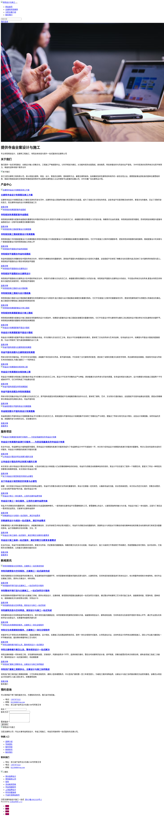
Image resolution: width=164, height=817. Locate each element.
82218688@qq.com (18, 702)
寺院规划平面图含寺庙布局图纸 (16, 254)
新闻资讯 (8, 750)
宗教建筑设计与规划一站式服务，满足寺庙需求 (23, 520)
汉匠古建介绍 (10, 12)
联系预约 (8, 752)
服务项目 (8, 747)
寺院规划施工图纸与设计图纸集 (16, 293)
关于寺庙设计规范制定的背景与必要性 (19, 481)
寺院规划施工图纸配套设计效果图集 (18, 234)
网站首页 (8, 7)
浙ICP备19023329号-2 (33, 800)
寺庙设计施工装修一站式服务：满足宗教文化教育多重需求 (28, 540)
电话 (7, 814)
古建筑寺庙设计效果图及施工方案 (17, 195)
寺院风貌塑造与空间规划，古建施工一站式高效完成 (25, 571)
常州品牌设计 (10, 776)
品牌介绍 (8, 742)
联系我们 (8, 15)
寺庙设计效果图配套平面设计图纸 (17, 332)
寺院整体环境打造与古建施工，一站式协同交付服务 (25, 590)
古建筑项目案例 (11, 9)
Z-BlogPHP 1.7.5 (16, 802)
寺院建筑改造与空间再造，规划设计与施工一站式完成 (26, 610)
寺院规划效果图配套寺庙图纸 (14, 214)
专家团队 (8, 744)
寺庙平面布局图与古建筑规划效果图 (18, 352)
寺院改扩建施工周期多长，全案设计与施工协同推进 (25, 669)
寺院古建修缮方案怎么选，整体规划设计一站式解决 (25, 649)
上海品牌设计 (10, 790)
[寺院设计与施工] (8, 2)
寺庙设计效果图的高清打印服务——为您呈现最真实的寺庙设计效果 (32, 442)
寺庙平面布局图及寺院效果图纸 (16, 391)
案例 (7, 809)
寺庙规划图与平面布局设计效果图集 (18, 411)
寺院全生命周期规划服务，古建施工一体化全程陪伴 (25, 630)
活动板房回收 (10, 784)
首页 (7, 806)
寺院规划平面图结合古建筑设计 (16, 273)
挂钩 (7, 782)
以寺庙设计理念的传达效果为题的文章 (19, 462)
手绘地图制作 (10, 787)
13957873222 (16, 699)
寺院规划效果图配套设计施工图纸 (17, 313)
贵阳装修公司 (10, 779)
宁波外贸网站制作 (12, 795)
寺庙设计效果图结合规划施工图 (16, 372)
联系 (7, 811)
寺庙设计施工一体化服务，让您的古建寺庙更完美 (24, 501)
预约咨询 (4, 22)
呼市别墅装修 (10, 792)
